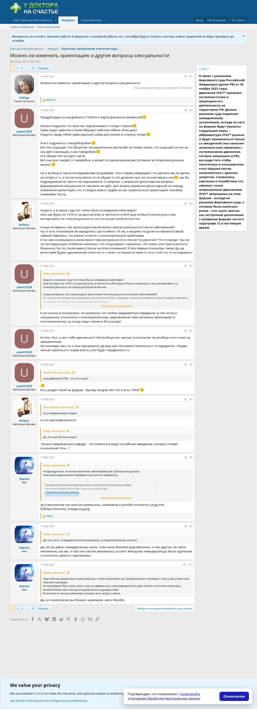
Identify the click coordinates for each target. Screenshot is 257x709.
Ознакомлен (234, 696)
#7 (191, 399)
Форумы (68, 20)
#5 (191, 330)
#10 (190, 564)
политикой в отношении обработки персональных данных (164, 696)
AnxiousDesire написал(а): (59, 407)
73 (33, 68)
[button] (55, 20)
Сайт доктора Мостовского (32, 20)
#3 (191, 203)
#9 (191, 526)
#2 (191, 110)
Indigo (17, 61)
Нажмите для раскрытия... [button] (116, 306)
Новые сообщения (22, 27)
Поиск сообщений (48, 27)
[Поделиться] (185, 76)
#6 (191, 364)
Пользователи (91, 20)
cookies (39, 693)
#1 (191, 76)
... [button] (27, 68)
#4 (191, 266)
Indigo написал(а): (54, 431)
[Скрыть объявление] (243, 36)
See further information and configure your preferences (48, 701)
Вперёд (43, 68)
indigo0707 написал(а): (57, 372)
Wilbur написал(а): (54, 273)
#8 (191, 457)
